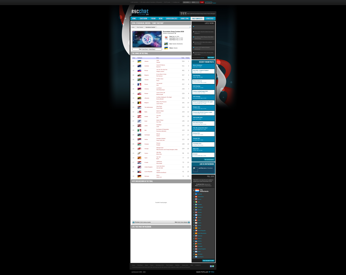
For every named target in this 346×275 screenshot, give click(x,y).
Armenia (147, 89)
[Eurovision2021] (171, 18)
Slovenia (199, 236)
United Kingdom (148, 167)
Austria (146, 116)
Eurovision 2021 (160, 265)
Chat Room (140, 265)
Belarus (199, 243)
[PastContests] (197, 18)
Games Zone (185, 265)
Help (192, 265)
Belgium (147, 102)
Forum (151, 265)
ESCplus (202, 57)
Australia (147, 66)
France (146, 84)
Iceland (199, 209)
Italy (146, 130)
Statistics (177, 265)
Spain (146, 157)
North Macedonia (201, 233)
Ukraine (146, 61)
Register (214, 3)
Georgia (146, 148)
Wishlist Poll (207, 184)
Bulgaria (147, 75)
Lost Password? (208, 1)
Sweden (147, 79)
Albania (199, 238)
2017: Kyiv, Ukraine (182, 222)
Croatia (146, 162)
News (146, 265)
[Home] (134, 18)
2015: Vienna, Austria (145, 222)
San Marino (200, 256)
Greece (199, 215)
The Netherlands (149, 107)
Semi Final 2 (152, 49)
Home (133, 265)
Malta (146, 112)
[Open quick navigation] (190, 27)
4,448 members (134, 2)
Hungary (147, 144)
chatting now (175, 2)
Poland (146, 93)
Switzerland (200, 196)
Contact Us (198, 265)
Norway (199, 212)
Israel (146, 121)
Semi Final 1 (145, 49)
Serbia (146, 139)
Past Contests (169, 265)
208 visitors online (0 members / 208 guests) (151, 2)
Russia (146, 70)
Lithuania (147, 98)
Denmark (199, 246)
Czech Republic (148, 171)
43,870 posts (167, 2)
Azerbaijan (147, 135)
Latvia (146, 125)
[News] (160, 18)
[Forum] (153, 18)
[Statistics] (210, 18)
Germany (147, 176)
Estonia (199, 241)
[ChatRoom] (143, 18)
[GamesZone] (184, 18)
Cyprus (146, 153)
